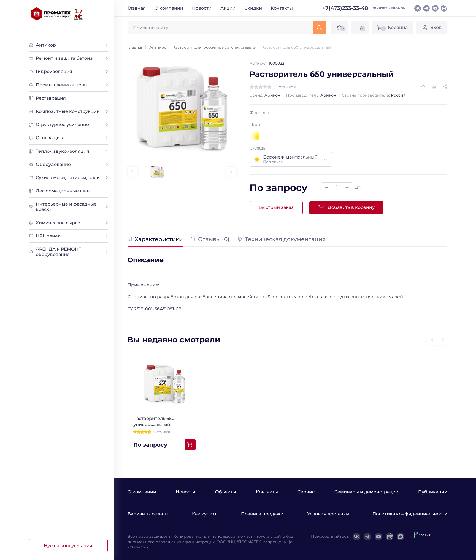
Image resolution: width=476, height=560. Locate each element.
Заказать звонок (388, 8)
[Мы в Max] (400, 536)
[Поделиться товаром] (445, 86)
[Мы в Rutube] (444, 8)
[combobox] (291, 159)
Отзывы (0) (213, 239)
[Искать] (319, 27)
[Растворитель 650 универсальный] (182, 108)
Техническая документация (285, 239)
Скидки (253, 8)
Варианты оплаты (148, 514)
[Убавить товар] (326, 187)
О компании (169, 8)
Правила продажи (262, 514)
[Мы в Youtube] (435, 8)
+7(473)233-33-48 (345, 8)
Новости (202, 8)
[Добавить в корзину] (190, 444)
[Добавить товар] (347, 187)
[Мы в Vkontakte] (417, 8)
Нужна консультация (68, 545)
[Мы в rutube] (389, 536)
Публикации (432, 492)
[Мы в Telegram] (426, 8)
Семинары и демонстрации (366, 492)
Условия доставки (328, 514)
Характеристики (159, 239)
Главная (137, 8)
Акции (228, 8)
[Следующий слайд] (231, 172)
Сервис (306, 492)
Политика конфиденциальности (409, 514)
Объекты (225, 492)
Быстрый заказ (276, 207)
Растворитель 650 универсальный (154, 421)
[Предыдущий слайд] (132, 172)
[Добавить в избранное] (423, 86)
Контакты (282, 8)
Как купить (204, 514)
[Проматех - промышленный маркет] (57, 14)
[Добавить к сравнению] (434, 86)
